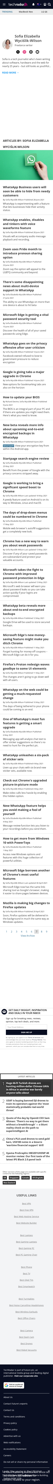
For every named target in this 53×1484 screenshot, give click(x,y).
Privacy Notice (37, 1040)
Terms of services (34, 1037)
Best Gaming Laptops (26, 1241)
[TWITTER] (18, 52)
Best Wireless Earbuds (26, 1311)
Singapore (14, 1177)
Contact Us (9, 1410)
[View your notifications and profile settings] (33, 4)
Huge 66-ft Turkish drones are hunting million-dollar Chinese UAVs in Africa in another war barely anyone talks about (27, 1087)
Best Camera (26, 1330)
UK (5, 1177)
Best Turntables (26, 1298)
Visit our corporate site (26, 1375)
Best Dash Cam (26, 1337)
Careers (7, 1455)
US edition (25, 1475)
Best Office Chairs (26, 1318)
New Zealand (9, 1182)
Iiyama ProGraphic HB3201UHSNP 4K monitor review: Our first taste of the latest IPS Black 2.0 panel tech (28, 1156)
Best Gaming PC (26, 1248)
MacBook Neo (26, 11)
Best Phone (26, 1267)
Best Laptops (26, 1235)
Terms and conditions (14, 1416)
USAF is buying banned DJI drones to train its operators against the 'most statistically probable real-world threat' (27, 1105)
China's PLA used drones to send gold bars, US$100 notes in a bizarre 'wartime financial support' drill (28, 1142)
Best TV (26, 1273)
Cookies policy (10, 1429)
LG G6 (44, 11)
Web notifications (12, 1442)
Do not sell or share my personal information (26, 1461)
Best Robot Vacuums (26, 1350)
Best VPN (26, 1203)
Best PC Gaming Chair (26, 1254)
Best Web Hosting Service (26, 1216)
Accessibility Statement (15, 1449)
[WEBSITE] (31, 52)
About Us (8, 1397)
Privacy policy (10, 1423)
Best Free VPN (26, 1210)
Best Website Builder (26, 1223)
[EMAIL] (37, 52)
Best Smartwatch (26, 1286)
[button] (49, 4)
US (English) (38, 1177)
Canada (25, 1177)
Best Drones (27, 1343)
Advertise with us (12, 1436)
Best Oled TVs (26, 1280)
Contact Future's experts (16, 1403)
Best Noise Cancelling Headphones (26, 1305)
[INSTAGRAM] (24, 52)
